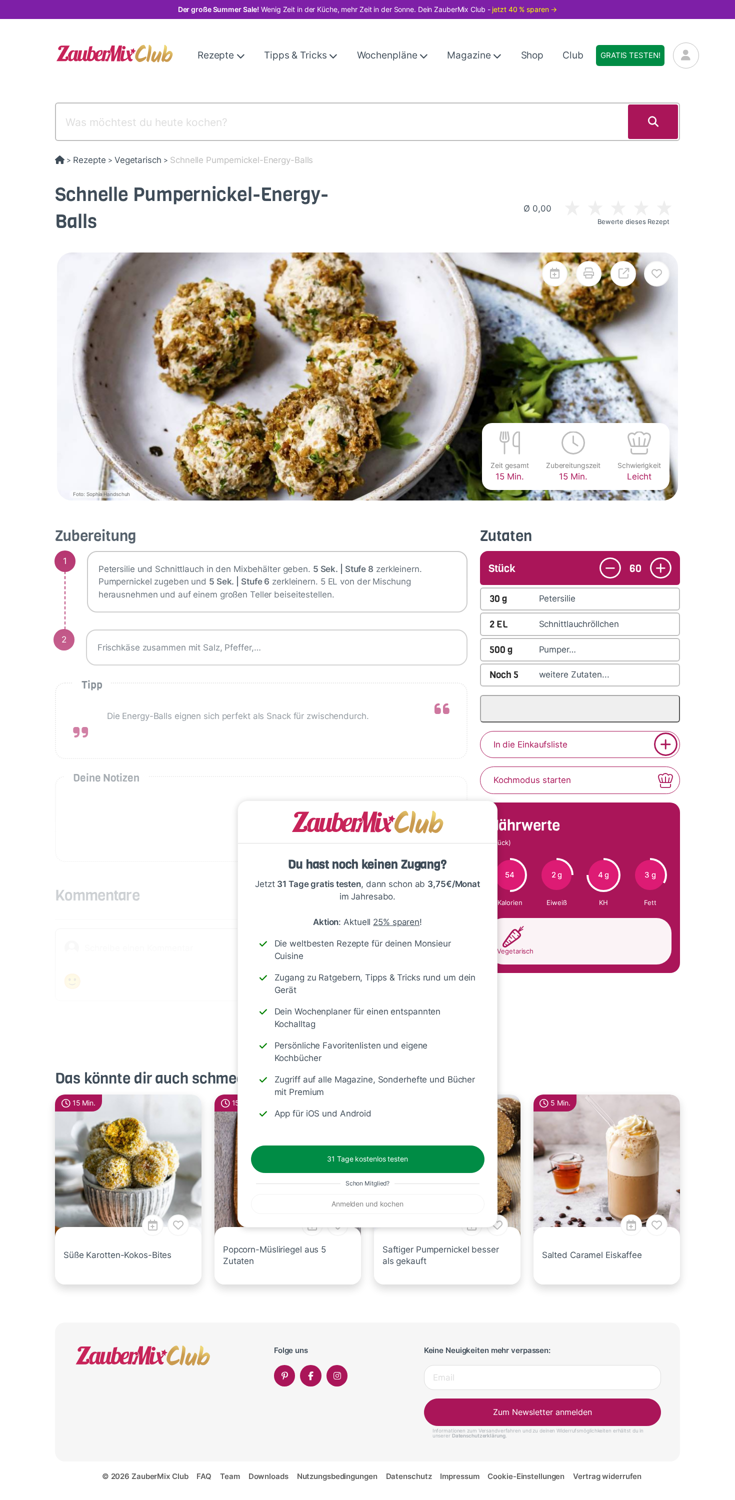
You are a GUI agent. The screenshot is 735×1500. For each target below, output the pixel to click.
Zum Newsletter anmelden (542, 1412)
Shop (532, 55)
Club (573, 55)
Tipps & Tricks (296, 55)
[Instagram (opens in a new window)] (337, 1375)
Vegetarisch (138, 160)
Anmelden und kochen (368, 1204)
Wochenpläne (388, 55)
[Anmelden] (686, 55)
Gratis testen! (630, 55)
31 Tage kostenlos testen (367, 1158)
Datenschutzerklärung (479, 1435)
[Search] (653, 122)
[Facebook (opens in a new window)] (311, 1375)
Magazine (470, 55)
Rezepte (217, 55)
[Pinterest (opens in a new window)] (285, 1375)
